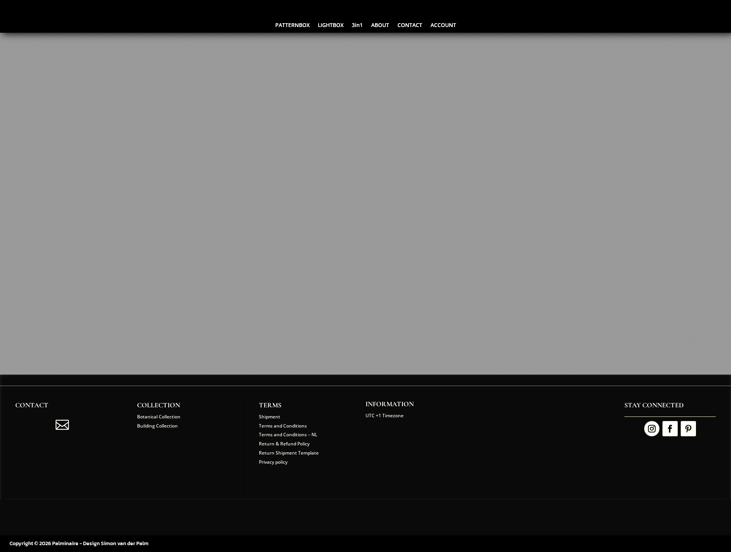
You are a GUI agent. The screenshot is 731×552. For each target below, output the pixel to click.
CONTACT (409, 25)
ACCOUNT (443, 25)
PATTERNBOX (292, 25)
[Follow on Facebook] (670, 428)
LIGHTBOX (330, 25)
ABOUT (380, 25)
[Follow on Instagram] (651, 428)
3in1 (357, 25)
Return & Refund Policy (284, 443)
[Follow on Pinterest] (688, 428)
